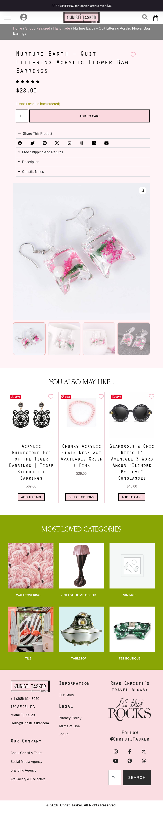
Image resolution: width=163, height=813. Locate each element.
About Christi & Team (26, 753)
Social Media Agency (26, 761)
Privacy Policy (70, 718)
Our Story (66, 695)
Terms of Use (69, 726)
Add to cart (89, 116)
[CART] (156, 17)
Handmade (61, 28)
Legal (66, 706)
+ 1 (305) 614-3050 (25, 699)
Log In (63, 734)
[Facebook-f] (129, 751)
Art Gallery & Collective (27, 779)
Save (17, 396)
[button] (142, 190)
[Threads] (143, 761)
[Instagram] (115, 751)
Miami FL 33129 (23, 715)
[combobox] (114, 778)
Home (17, 28)
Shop (29, 28)
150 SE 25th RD (23, 707)
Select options (81, 497)
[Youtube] (115, 761)
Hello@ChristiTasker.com (30, 723)
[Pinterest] (129, 761)
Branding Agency (23, 770)
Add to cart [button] (31, 497)
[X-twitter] (143, 751)
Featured (43, 28)
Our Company (26, 741)
